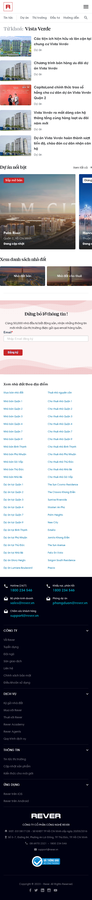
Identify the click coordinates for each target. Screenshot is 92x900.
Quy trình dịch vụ (15, 739)
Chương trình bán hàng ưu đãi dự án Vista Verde (61, 65)
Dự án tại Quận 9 (13, 522)
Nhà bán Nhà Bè (13, 477)
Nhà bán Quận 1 (13, 401)
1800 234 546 (21, 590)
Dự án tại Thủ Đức (14, 545)
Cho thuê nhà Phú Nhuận (62, 454)
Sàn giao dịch (13, 661)
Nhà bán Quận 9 (13, 439)
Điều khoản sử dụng (17, 682)
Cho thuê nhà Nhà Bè (60, 469)
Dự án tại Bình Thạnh (15, 530)
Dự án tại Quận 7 (13, 515)
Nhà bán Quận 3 (13, 416)
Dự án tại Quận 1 (13, 484)
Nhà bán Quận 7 (13, 431)
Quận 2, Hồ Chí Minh (17, 238)
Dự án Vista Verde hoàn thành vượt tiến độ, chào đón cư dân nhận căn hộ (62, 143)
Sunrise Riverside (57, 499)
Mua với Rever (13, 710)
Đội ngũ (9, 654)
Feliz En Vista (55, 552)
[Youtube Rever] (55, 890)
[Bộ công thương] (46, 862)
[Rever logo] (8, 6)
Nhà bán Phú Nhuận (15, 454)
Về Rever (9, 640)
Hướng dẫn (71, 18)
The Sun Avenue (56, 545)
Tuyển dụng (11, 647)
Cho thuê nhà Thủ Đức (60, 462)
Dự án (24, 18)
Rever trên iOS (13, 794)
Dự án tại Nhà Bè (13, 552)
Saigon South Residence (61, 560)
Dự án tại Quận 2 (13, 492)
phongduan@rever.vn (70, 603)
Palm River (12, 232)
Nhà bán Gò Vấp (13, 462)
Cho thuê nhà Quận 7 (60, 431)
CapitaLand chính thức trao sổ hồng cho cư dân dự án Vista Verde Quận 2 (62, 92)
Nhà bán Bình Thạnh (15, 446)
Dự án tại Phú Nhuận (15, 537)
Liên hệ (8, 668)
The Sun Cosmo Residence (63, 484)
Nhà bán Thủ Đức (14, 469)
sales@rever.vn (22, 603)
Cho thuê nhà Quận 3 (60, 416)
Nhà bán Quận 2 (13, 409)
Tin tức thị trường (15, 759)
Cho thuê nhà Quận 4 (60, 424)
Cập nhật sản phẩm (17, 766)
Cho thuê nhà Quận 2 (60, 409)
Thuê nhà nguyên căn (60, 392)
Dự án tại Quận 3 (13, 499)
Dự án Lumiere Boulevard (18, 568)
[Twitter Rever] (36, 890)
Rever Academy (14, 724)
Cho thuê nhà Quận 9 (60, 439)
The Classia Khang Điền (61, 492)
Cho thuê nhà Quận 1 (60, 401)
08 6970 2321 (38, 843)
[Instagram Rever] (49, 890)
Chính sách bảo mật (17, 675)
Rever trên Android (16, 801)
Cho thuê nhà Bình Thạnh (62, 446)
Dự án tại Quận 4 (13, 507)
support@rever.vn (24, 615)
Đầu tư (55, 18)
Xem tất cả (80, 167)
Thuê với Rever (13, 717)
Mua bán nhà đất (13, 392)
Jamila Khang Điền (58, 537)
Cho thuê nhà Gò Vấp (60, 477)
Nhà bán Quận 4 (13, 424)
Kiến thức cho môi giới (18, 773)
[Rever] (46, 816)
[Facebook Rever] (30, 890)
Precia (51, 568)
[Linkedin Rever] (42, 890)
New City (53, 522)
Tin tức (8, 18)
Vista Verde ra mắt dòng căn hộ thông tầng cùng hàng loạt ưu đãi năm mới (61, 117)
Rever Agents (12, 731)
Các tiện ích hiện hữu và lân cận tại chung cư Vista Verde (62, 41)
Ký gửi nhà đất (13, 703)
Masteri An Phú (56, 507)
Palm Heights (55, 515)
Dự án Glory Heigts (14, 560)
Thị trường (39, 18)
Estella (51, 530)
